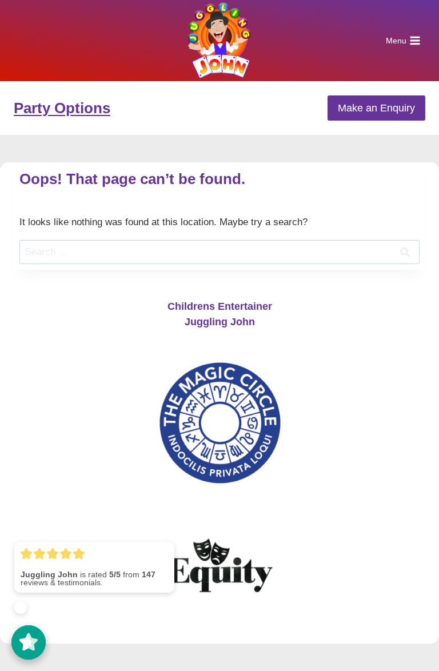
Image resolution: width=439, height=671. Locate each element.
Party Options (62, 108)
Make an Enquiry (376, 108)
